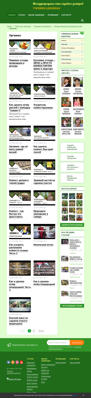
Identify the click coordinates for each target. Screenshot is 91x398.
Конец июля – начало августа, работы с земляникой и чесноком (75, 244)
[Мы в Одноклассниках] (12, 362)
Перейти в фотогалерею (72, 225)
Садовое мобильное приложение (72, 147)
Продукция (53, 15)
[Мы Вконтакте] (8, 362)
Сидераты (73, 253)
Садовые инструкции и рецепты (72, 167)
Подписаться (77, 342)
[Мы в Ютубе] (21, 362)
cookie (75, 395)
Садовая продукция (71, 157)
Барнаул (64, 44)
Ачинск (63, 40)
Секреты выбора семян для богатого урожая (76, 294)
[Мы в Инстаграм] (17, 362)
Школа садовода (36, 15)
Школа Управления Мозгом (72, 178)
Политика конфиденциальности (14, 372)
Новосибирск (66, 63)
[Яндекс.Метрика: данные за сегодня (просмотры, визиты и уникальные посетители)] (14, 379)
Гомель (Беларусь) (68, 48)
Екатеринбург (66, 52)
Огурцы (72, 288)
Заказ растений (60, 363)
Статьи (21, 15)
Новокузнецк (66, 59)
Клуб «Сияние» (32, 383)
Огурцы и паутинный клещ (76, 282)
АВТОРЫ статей (32, 380)
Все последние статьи (72, 305)
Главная (11, 15)
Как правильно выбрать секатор (76, 258)
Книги (43, 382)
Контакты (66, 15)
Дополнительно (75, 277)
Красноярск (65, 55)
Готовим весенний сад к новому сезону (76, 270)
